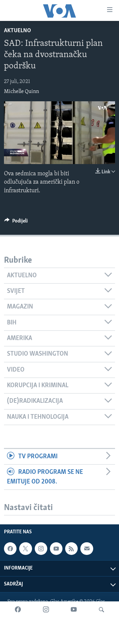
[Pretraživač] (101, 609)
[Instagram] (46, 609)
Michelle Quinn (21, 91)
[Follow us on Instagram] (41, 548)
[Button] (16, 222)
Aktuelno (17, 31)
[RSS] (71, 548)
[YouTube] (73, 609)
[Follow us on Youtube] (56, 548)
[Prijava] (86, 548)
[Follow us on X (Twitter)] (25, 548)
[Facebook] (18, 609)
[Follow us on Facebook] (10, 548)
